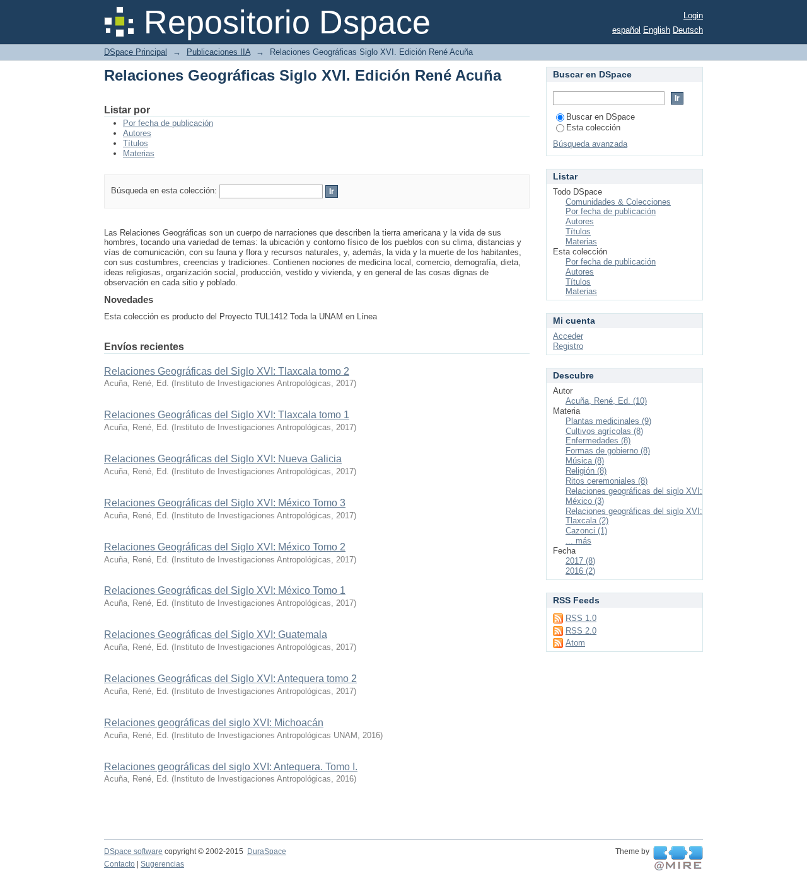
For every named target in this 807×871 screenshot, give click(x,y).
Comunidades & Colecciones (618, 202)
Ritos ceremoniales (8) (606, 481)
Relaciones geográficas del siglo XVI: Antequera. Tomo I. (230, 766)
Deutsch (688, 30)
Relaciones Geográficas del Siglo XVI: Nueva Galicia (223, 458)
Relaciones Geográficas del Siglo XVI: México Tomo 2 (224, 547)
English (656, 30)
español (626, 30)
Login (693, 15)
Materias (138, 153)
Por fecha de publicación (168, 123)
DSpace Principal (135, 52)
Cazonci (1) (586, 530)
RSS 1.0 (581, 618)
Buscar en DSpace (600, 117)
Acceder (568, 336)
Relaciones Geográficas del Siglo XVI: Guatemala (215, 634)
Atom (575, 642)
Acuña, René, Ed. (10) (606, 401)
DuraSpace (266, 851)
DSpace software (133, 851)
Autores (137, 133)
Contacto (119, 864)
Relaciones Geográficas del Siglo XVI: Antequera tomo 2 (230, 678)
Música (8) (585, 460)
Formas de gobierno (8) (608, 450)
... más (578, 540)
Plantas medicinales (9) (608, 421)
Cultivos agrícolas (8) (604, 431)
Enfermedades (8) (598, 440)
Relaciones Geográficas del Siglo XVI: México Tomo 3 (224, 503)
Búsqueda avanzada (590, 144)
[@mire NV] (678, 858)
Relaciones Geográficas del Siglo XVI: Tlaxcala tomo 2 (226, 371)
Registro (568, 346)
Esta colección (593, 127)
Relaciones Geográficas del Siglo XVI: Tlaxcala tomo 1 (226, 414)
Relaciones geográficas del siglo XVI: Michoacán (213, 722)
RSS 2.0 (581, 630)
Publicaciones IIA (218, 52)
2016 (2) (580, 571)
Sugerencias (162, 864)
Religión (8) (586, 470)
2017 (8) (580, 561)
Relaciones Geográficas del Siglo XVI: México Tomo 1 (224, 590)
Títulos (135, 143)
